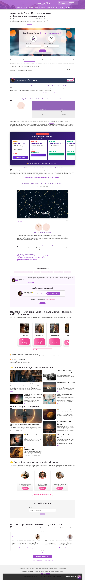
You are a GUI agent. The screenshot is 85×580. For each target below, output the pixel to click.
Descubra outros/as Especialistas (41, 349)
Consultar (67, 7)
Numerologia (42, 7)
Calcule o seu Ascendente (29, 61)
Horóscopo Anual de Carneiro (25, 261)
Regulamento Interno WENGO (28, 571)
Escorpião (50, 272)
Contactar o (42, 556)
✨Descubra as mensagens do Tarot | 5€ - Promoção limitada (24, 341)
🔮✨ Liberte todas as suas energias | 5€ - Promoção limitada (39, 341)
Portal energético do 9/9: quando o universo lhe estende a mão (25, 425)
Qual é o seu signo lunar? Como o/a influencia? (66, 383)
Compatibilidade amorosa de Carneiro (27, 259)
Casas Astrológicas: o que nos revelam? (64, 395)
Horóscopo (43, 272)
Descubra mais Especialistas (41, 494)
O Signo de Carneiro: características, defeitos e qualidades (33, 256)
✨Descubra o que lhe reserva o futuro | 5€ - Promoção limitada (55, 341)
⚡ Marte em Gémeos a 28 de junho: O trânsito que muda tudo (32, 435)
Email (30, 507)
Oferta (61, 7)
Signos (25, 7)
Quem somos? (35, 568)
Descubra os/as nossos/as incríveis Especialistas (42, 560)
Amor (57, 7)
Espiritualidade (50, 7)
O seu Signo (28, 43)
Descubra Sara (25, 547)
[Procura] (72, 7)
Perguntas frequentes (43, 568)
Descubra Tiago (58, 547)
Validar (42, 51)
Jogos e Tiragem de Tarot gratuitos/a (57, 568)
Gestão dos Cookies (39, 571)
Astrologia (31, 7)
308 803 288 (42, 161)
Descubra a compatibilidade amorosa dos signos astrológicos (65, 371)
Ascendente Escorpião (27, 272)
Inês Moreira (29, 24)
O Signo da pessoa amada (49, 43)
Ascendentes (18, 272)
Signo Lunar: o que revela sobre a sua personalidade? (31, 257)
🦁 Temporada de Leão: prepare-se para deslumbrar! (32, 448)
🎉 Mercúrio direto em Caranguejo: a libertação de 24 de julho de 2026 (65, 436)
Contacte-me (70, 80)
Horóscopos (19, 7)
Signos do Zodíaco (58, 272)
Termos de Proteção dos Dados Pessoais (54, 571)
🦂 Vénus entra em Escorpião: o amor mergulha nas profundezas (65, 410)
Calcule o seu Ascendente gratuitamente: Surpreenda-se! (25, 384)
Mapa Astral (67, 272)
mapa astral (51, 123)
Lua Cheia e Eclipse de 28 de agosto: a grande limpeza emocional (64, 423)
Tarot (36, 7)
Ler (11, 391)
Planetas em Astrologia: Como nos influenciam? (33, 395)
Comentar (42, 303)
